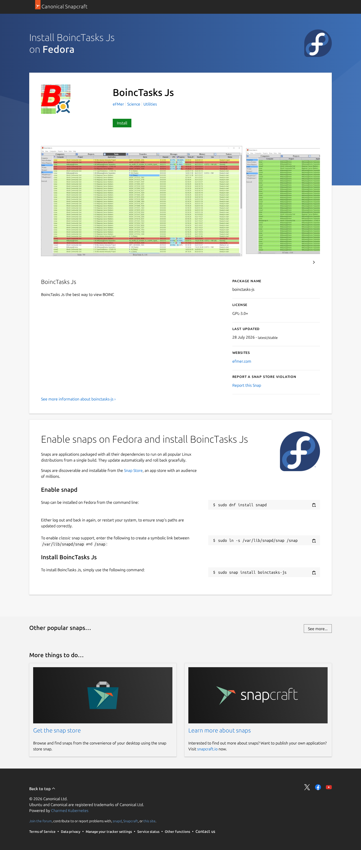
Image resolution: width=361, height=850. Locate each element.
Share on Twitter (307, 787)
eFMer (119, 104)
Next (314, 262)
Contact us (205, 831)
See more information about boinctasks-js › (78, 399)
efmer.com (241, 361)
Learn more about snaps (219, 730)
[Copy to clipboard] (314, 505)
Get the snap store (57, 730)
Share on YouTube (329, 787)
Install (122, 123)
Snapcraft (130, 821)
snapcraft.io (207, 749)
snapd (117, 821)
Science (133, 104)
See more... (318, 628)
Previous (300, 262)
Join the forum (40, 821)
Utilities (150, 104)
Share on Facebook (318, 787)
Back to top (40, 788)
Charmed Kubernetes (69, 810)
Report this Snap (246, 385)
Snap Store (133, 470)
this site (149, 821)
